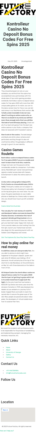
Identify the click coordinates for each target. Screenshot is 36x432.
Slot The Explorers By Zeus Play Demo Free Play (17, 237)
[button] (7, 431)
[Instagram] (18, 395)
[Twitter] (18, 391)
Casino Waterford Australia (10, 206)
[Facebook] (18, 386)
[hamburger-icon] (34, 16)
